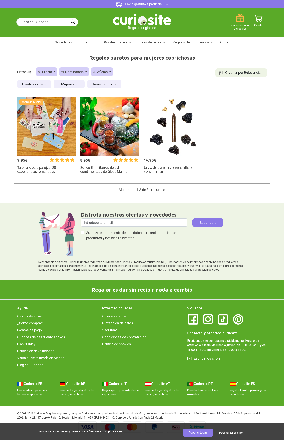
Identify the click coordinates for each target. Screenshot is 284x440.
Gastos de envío (29, 316)
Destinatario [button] (74, 72)
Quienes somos (114, 316)
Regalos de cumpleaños (191, 42)
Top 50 (88, 42)
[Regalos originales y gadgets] (142, 19)
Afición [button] (102, 72)
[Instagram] (208, 319)
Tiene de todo (103, 84)
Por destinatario (116, 42)
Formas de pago (29, 330)
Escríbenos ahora (207, 358)
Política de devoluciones (35, 351)
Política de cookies (116, 344)
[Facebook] (193, 319)
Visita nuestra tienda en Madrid (40, 358)
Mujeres (68, 84)
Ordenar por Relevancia (243, 73)
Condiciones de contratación (124, 337)
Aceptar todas (198, 432)
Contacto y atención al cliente (212, 333)
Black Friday (26, 344)
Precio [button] (47, 72)
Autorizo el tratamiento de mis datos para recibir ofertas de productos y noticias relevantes (131, 235)
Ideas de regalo (150, 42)
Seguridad (110, 330)
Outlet (225, 42)
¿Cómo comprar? (30, 323)
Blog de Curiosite (30, 365)
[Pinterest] (238, 319)
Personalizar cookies (231, 432)
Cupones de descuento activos (41, 337)
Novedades (63, 42)
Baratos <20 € (33, 84)
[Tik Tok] (223, 319)
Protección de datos (117, 323)
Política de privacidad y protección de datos (193, 269)
